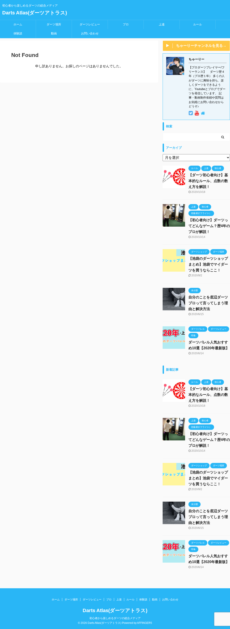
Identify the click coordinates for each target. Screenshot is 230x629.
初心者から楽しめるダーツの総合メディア (115, 618)
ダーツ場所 (53, 24)
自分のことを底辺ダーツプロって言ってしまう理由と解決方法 (208, 303)
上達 (162, 24)
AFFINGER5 (144, 622)
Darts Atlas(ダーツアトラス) (34, 13)
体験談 (17, 33)
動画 (54, 33)
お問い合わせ (90, 33)
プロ (126, 24)
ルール (197, 24)
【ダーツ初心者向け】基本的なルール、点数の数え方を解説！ (208, 181)
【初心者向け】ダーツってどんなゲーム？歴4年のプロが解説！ (209, 226)
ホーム (17, 24)
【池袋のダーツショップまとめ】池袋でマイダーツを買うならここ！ (208, 264)
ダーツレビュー (90, 24)
